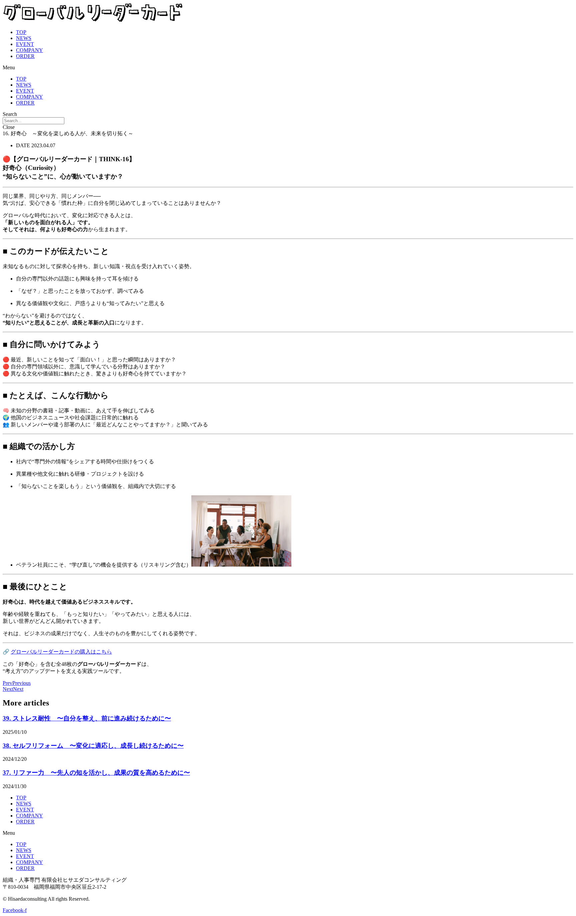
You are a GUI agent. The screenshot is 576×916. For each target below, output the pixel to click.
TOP (21, 32)
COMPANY (29, 50)
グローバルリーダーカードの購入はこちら (61, 652)
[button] (288, 68)
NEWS (23, 38)
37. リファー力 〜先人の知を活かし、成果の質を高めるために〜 (96, 772)
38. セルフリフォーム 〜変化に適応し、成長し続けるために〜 (93, 745)
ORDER (25, 56)
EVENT (25, 44)
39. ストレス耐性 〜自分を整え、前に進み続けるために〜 (87, 718)
